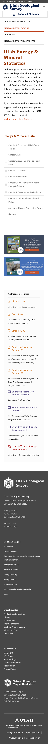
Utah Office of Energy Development (24, 428)
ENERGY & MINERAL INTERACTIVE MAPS (19, 41)
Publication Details (11, 564)
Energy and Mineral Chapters (19, 419)
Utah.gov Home (15, 733)
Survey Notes (9, 620)
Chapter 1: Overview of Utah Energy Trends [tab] (24, 147)
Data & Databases (11, 623)
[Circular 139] (9, 331)
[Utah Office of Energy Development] (9, 427)
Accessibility (9, 665)
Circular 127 (18, 301)
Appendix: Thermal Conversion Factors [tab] (25, 208)
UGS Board (8, 656)
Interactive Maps (11, 630)
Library (7, 617)
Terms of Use (33, 733)
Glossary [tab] (12, 214)
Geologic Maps (10, 579)
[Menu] (25, 14)
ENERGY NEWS (9, 34)
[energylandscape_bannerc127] (24, 244)
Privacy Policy (10, 669)
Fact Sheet (18, 314)
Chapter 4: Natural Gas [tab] (18, 170)
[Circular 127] (9, 302)
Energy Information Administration (23, 393)
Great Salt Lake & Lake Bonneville (17, 589)
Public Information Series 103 (22, 349)
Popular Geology (10, 551)
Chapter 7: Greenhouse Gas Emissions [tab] (25, 192)
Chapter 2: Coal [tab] (15, 154)
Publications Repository (14, 614)
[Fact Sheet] (9, 314)
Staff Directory (10, 526)
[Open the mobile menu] (44, 7)
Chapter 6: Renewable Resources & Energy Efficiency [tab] (23, 184)
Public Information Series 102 (22, 371)
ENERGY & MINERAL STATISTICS (16, 28)
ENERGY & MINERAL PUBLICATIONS (18, 21)
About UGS (8, 653)
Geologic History (10, 574)
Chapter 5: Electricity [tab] (17, 176)
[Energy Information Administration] (9, 392)
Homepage (8, 546)
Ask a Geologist (10, 659)
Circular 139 (18, 330)
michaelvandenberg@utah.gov (19, 119)
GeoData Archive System (14, 626)
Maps (6, 594)
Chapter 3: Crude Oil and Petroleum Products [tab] (24, 162)
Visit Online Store (11, 701)
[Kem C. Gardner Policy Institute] (9, 408)
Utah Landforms (10, 584)
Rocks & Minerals (11, 569)
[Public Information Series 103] (9, 347)
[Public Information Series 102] (9, 370)
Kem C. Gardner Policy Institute (24, 409)
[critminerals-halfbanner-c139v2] (24, 266)
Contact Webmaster (12, 662)
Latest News (9, 633)
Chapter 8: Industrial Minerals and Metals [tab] (23, 200)
